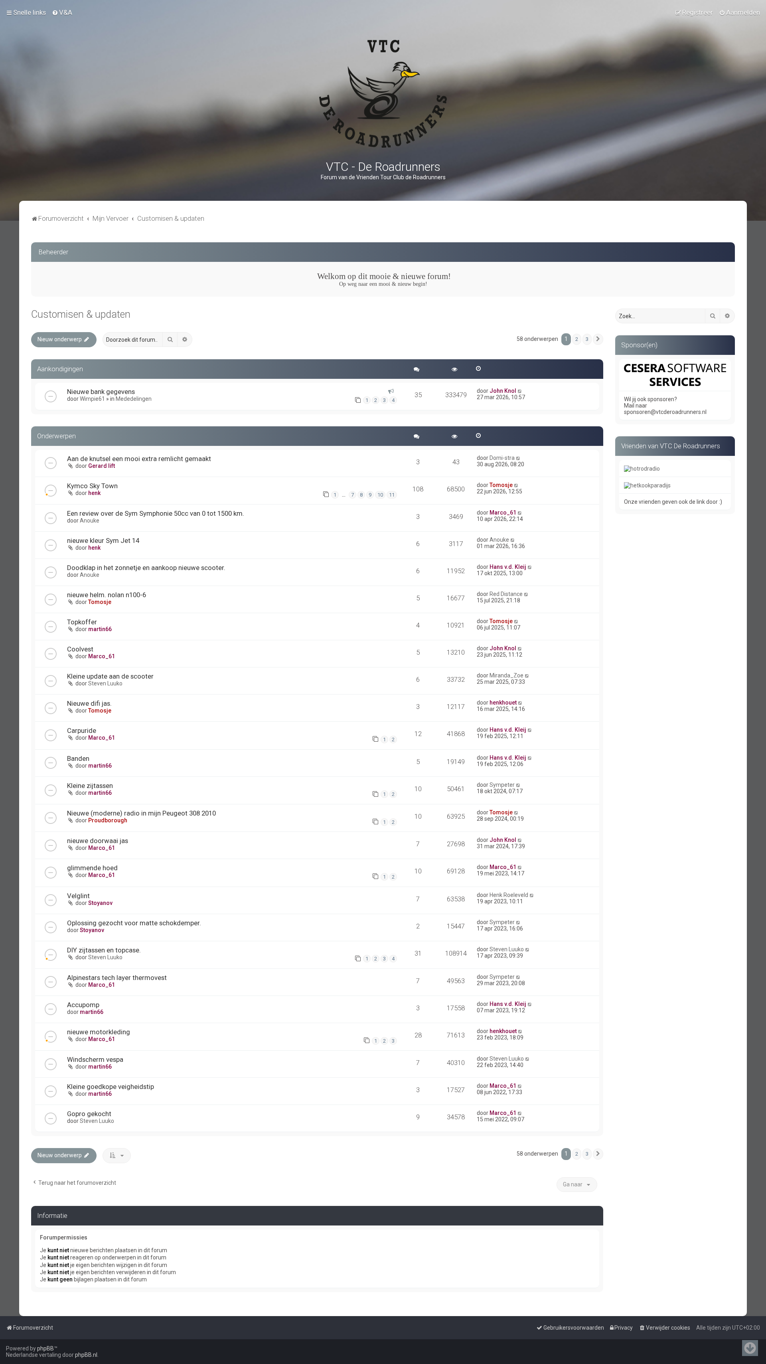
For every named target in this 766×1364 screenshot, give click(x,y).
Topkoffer (82, 622)
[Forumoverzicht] (383, 94)
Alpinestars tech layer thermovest (117, 978)
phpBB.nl (86, 1355)
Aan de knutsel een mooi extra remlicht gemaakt (139, 459)
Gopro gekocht (89, 1114)
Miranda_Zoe (506, 675)
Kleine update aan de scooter (110, 676)
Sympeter (502, 785)
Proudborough (107, 820)
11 (392, 495)
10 (380, 495)
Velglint (78, 896)
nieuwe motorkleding (98, 1032)
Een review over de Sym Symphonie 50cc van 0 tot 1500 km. (155, 513)
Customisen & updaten (80, 314)
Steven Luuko (105, 683)
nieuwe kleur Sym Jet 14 (103, 540)
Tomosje (501, 485)
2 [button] (576, 339)
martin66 (100, 629)
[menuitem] (62, 12)
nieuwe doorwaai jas (97, 841)
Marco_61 (503, 512)
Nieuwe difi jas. (89, 703)
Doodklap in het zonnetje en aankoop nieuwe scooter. (146, 568)
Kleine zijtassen (90, 786)
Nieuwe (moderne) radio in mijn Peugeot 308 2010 (141, 813)
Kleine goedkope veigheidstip (110, 1087)
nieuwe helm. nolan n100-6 (106, 595)
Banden (78, 758)
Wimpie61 (92, 399)
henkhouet (503, 702)
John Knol (503, 391)
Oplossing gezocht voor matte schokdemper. (134, 923)
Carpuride (81, 730)
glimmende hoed (92, 868)
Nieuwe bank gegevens (101, 392)
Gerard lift (101, 466)
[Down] (750, 1348)
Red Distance (506, 594)
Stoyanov (100, 903)
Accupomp (83, 1005)
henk (94, 493)
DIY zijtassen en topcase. (104, 950)
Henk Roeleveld (509, 895)
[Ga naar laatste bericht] (520, 391)
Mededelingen (134, 399)
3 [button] (587, 339)
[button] (598, 339)
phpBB (45, 1348)
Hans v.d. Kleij (508, 567)
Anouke (89, 520)
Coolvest (80, 649)
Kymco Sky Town (92, 486)
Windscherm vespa (95, 1059)
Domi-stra (502, 458)
